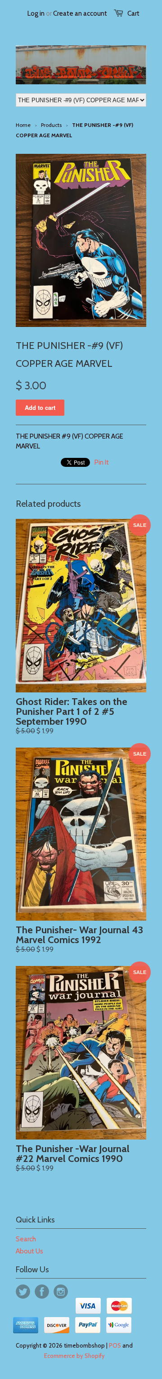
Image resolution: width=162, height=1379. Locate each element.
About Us (29, 1251)
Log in (36, 13)
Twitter (23, 1291)
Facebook (42, 1291)
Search (26, 1239)
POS (115, 1345)
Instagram (61, 1291)
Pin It (101, 462)
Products (51, 125)
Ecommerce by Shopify (74, 1355)
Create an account (80, 13)
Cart (133, 13)
